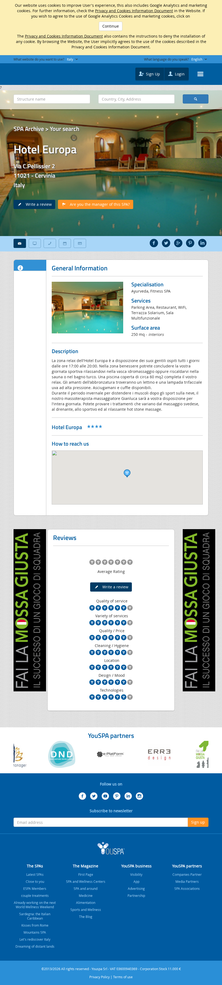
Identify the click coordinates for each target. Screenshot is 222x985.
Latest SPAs (35, 874)
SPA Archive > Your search (46, 128)
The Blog (85, 916)
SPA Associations (187, 888)
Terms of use (123, 977)
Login (179, 74)
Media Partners (187, 881)
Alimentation (85, 902)
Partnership (136, 895)
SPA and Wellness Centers (85, 881)
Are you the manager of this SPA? (98, 204)
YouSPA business (136, 865)
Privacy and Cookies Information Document (134, 10)
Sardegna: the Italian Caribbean (34, 916)
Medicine (86, 895)
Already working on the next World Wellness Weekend (35, 904)
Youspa (111, 848)
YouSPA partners (187, 865)
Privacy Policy (99, 977)
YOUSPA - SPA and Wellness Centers (27, 72)
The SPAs (35, 865)
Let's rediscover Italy (34, 939)
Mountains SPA (35, 932)
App (136, 881)
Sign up (198, 822)
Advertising (136, 888)
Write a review (37, 204)
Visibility (136, 874)
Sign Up (152, 74)
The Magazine (85, 865)
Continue (110, 26)
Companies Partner (187, 874)
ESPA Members (34, 888)
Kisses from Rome (34, 925)
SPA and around (85, 888)
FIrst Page (85, 874)
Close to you (35, 881)
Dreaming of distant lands (34, 946)
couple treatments (35, 895)
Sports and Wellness (85, 909)
